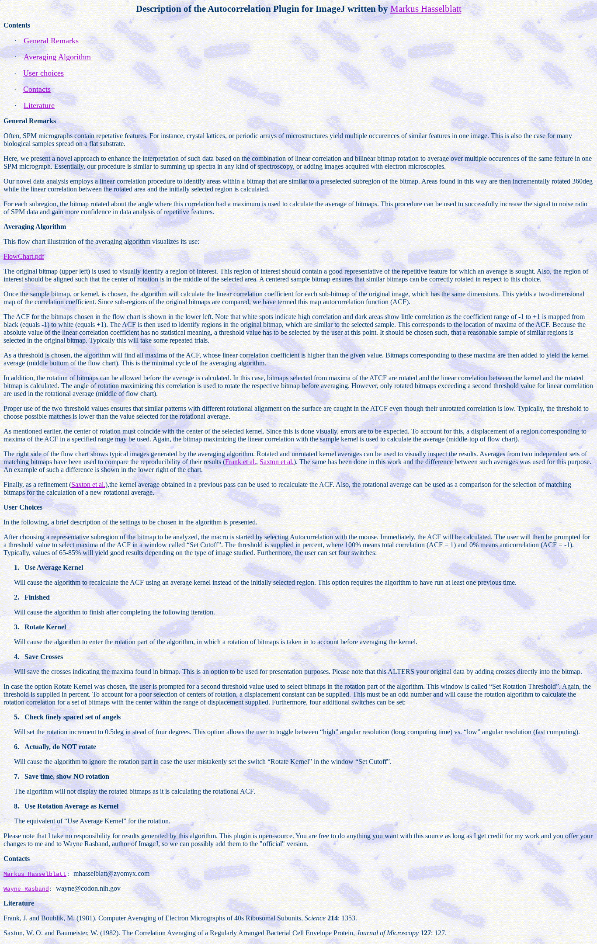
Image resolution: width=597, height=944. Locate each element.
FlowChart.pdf (23, 256)
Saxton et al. (277, 461)
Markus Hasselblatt (34, 874)
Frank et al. (240, 461)
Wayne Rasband (26, 889)
